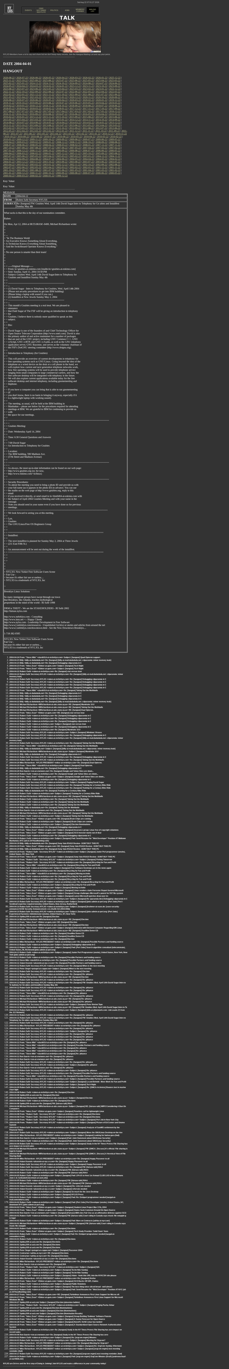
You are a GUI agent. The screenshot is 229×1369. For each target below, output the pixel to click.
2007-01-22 (9, 150)
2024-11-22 (48, 83)
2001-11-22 (114, 167)
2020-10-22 (101, 97)
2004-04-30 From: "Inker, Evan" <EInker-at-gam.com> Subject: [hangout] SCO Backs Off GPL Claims (53, 1281)
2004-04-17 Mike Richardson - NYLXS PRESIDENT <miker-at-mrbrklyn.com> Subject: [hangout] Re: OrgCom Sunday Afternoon (65, 1346)
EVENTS (28, 10)
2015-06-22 (114, 117)
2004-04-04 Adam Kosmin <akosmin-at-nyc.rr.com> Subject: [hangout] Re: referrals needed (50, 1186)
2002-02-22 (75, 167)
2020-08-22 (9, 100)
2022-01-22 (22, 94)
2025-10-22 (22, 80)
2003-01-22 (48, 164)
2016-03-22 (114, 114)
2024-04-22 (22, 86)
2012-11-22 (48, 128)
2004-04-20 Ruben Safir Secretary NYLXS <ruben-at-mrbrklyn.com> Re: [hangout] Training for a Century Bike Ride (60, 785)
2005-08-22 (114, 153)
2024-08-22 (88, 83)
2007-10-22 (9, 147)
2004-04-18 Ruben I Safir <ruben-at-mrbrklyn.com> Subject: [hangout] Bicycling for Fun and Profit (52, 885)
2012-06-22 (114, 128)
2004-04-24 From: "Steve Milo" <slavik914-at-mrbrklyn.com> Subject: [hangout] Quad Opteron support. (54, 657)
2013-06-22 (75, 125)
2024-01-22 (62, 86)
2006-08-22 (75, 150)
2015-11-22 (48, 117)
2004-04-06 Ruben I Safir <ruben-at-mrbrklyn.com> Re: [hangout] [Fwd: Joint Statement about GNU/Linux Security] (60, 1141)
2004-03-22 (101, 159)
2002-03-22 (62, 167)
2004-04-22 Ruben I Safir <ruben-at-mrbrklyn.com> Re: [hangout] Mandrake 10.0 (44, 730)
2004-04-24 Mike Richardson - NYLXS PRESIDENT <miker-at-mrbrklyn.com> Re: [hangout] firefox (52, 1278)
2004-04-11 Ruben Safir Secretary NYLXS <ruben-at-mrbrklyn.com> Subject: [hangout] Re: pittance (53, 1031)
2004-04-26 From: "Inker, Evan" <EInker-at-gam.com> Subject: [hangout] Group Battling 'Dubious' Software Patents (60, 1316)
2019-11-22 (8, 103)
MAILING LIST (92, 10)
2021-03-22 (35, 97)
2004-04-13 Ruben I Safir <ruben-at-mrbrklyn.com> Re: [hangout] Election (41, 939)
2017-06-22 (35, 111)
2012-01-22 (62, 131)
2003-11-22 (35, 161)
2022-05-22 (88, 91)
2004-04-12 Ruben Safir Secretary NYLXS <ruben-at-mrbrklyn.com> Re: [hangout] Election (49, 971)
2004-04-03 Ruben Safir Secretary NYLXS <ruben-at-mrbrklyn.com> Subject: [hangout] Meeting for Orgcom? (57, 1340)
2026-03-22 (75, 77)
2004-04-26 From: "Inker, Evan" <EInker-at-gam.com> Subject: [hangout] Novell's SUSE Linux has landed (55, 1322)
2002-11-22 (75, 164)
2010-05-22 (76, 136)
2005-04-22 (48, 156)
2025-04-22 (101, 80)
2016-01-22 (22, 117)
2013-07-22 (61, 125)
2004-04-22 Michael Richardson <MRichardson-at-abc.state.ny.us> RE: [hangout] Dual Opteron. (51, 710)
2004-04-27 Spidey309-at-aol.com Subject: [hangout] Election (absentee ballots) (44, 1302)
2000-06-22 (101, 173)
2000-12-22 (22, 173)
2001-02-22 (115, 170)
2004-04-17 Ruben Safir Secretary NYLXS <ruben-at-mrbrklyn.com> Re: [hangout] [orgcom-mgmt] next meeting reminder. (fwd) (65, 1354)
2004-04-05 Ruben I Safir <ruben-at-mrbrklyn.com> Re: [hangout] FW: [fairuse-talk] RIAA (48, 1173)
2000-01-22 (48, 175)
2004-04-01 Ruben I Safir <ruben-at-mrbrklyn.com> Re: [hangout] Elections (42, 1228)
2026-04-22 (62, 77)
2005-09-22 (101, 153)
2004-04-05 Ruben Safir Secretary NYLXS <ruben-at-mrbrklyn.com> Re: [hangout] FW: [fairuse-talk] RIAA (56, 1167)
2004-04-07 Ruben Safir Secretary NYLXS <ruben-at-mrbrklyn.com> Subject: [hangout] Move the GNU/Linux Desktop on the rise (65, 1132)
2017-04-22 (62, 111)
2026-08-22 (9, 77)
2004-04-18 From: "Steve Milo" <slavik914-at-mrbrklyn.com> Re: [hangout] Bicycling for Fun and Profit (54, 865)
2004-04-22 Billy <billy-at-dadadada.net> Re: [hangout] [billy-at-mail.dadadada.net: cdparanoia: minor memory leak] (60, 702)
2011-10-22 (101, 131)
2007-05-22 (75, 147)
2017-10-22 (101, 108)
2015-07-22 (101, 117)
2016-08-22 (48, 114)
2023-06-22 (35, 89)
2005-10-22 (88, 153)
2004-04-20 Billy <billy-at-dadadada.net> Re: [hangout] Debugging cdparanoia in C (45, 768)
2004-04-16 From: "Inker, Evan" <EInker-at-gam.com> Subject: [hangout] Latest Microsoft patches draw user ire (58, 896)
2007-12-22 (101, 145)
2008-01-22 (88, 145)
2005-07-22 (9, 156)
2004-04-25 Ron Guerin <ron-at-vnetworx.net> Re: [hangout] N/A (37, 1264)
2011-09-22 (114, 131)
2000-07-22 (88, 173)
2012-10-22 (61, 128)
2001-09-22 (22, 170)
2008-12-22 (62, 142)
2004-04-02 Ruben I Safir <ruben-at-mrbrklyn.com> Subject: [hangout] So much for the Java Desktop (53, 1192)
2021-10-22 (61, 94)
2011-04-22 (55, 133)
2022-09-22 (35, 91)
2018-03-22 (35, 108)
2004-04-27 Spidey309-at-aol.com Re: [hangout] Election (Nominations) (40, 1308)
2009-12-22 (22, 139)
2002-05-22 (35, 167)
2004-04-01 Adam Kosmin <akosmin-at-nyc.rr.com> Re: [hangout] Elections (42, 1259)
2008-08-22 (114, 142)
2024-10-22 (61, 83)
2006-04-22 (9, 153)
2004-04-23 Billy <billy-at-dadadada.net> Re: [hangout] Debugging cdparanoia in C (45, 663)
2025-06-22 (75, 80)
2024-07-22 (101, 83)
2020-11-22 (88, 97)
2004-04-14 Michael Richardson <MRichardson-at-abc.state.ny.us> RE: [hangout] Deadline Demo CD (53, 931)
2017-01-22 (101, 111)
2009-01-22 (48, 142)
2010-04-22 (89, 136)
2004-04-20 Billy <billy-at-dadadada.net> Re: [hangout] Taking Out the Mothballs (44, 807)
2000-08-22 (75, 173)
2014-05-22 (48, 122)
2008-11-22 (75, 142)
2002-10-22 (88, 164)
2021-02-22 (48, 97)
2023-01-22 (101, 89)
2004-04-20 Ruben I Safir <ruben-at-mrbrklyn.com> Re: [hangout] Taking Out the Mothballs (49, 799)
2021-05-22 (9, 97)
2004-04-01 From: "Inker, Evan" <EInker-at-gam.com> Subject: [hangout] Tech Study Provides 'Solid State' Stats (58, 1231)
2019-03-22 (114, 103)
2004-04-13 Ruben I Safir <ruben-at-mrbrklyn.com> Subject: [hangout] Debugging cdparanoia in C (52, 945)
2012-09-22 (75, 128)
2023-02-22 (88, 89)
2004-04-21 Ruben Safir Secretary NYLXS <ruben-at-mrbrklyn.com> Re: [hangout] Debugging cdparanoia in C (57, 757)
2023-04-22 (62, 89)
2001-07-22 (48, 170)
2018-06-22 (114, 105)
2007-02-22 (115, 147)
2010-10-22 (10, 136)
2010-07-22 (49, 136)
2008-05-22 (35, 145)
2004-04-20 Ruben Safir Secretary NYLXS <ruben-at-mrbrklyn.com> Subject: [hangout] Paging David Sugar (56, 782)
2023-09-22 (114, 86)
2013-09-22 (35, 125)
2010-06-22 (63, 136)
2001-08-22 (35, 170)
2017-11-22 (88, 108)
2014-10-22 (101, 119)
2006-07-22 (88, 150)
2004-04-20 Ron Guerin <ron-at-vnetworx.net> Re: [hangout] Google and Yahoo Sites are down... (51, 771)
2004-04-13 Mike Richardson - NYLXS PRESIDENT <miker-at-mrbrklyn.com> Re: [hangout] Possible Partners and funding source (66, 942)
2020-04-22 (62, 100)
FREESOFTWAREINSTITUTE (41, 10)
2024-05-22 (9, 86)
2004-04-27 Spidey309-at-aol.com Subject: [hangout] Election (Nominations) (42, 1311)
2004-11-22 (114, 156)
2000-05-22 (114, 173)
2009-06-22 (101, 139)
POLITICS (54, 10)
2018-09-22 (75, 105)
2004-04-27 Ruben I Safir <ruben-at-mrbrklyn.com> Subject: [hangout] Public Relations (47, 1284)
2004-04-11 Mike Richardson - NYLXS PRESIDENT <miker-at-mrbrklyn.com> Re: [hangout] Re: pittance (54, 1026)
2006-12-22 (22, 150)
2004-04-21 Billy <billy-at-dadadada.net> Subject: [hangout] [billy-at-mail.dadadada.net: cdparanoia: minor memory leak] (62, 749)
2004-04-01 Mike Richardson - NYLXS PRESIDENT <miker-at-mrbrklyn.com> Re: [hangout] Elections (53, 1261)
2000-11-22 (35, 173)
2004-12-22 (101, 156)
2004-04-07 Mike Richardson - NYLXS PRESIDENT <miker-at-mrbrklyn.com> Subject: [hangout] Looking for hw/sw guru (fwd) (64, 1135)
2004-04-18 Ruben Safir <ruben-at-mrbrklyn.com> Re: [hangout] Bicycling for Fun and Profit (49, 871)
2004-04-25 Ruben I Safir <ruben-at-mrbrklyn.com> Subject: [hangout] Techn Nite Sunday (48, 1270)
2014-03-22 (75, 122)
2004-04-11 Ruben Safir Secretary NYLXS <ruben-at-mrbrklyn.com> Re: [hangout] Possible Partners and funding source (62, 1073)
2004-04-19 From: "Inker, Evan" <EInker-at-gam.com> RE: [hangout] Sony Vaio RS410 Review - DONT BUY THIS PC (60, 846)
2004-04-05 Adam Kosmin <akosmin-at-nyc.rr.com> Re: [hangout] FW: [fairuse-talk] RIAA (48, 1170)
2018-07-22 (101, 105)
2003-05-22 (114, 161)
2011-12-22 (75, 131)
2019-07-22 (61, 103)
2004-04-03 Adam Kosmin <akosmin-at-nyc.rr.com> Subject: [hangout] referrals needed (48, 1189)
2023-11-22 (88, 86)
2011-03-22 (68, 133)
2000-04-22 (9, 175)
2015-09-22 (75, 117)
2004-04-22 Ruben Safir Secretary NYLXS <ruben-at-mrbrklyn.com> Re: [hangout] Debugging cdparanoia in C (57, 679)
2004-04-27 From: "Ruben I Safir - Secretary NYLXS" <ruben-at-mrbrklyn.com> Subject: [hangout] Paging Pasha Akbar (61, 1305)
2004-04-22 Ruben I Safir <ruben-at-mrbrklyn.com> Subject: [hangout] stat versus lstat (47, 724)
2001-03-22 (101, 170)
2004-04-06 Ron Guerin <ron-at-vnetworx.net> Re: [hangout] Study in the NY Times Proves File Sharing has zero (58, 1335)
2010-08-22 (36, 136)
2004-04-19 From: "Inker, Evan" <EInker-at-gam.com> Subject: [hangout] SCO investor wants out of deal (55, 833)
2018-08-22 (88, 105)
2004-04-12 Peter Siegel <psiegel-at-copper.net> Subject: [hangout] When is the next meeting (50, 969)
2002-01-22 (88, 167)
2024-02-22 (48, 86)
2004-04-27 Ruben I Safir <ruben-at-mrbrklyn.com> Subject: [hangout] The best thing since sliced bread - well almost (60, 1287)
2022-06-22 (75, 91)
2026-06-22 (35, 77)
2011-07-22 (16, 133)
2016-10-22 (22, 114)
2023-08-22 (9, 89)
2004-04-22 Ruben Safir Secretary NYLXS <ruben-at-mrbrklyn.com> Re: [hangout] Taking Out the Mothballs (56, 743)
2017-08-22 (9, 111)
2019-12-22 (115, 100)
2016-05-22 (88, 114)
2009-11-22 (35, 139)
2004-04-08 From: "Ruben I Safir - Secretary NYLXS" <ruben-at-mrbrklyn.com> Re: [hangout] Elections (54, 1114)
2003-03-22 (22, 164)
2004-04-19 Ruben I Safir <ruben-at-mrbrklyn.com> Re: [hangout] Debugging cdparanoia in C (50, 836)
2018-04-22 (22, 108)
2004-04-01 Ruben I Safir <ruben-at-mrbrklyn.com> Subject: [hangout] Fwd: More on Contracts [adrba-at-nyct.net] (59, 1221)
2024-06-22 (114, 83)
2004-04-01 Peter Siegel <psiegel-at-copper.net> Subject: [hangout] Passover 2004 (45, 1250)
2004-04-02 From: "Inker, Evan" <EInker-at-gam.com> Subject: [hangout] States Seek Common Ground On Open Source (62, 1210)
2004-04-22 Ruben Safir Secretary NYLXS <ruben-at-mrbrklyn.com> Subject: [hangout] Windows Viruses (55, 732)
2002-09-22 (101, 164)
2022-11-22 (8, 91)
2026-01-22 (101, 77)
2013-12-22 (115, 122)
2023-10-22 (101, 86)
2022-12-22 (115, 89)
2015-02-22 (48, 119)
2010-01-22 (9, 139)
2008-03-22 (62, 145)
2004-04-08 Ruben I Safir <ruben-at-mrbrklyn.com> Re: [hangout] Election (41, 1092)
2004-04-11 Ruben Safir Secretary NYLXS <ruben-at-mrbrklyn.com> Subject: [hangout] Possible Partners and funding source (64, 1079)
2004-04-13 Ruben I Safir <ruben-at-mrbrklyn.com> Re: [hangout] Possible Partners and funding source (55, 957)
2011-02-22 (81, 133)
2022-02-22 (9, 94)
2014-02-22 (88, 122)
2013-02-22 (9, 128)
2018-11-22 (48, 105)
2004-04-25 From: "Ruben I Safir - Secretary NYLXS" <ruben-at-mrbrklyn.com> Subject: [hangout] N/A (54, 1267)
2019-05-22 (88, 103)
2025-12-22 (115, 77)
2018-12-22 (35, 105)
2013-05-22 (88, 125)
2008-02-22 (75, 145)
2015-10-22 (61, 117)
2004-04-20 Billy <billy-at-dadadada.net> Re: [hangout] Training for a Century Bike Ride (47, 791)
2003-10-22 (48, 161)
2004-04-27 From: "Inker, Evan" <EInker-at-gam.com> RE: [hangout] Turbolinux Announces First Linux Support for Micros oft (64, 1294)
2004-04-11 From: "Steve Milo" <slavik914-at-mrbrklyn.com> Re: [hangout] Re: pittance (48, 1042)
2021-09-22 (75, 94)
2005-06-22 (22, 156)
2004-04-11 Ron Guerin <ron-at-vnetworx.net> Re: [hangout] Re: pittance (41, 1056)
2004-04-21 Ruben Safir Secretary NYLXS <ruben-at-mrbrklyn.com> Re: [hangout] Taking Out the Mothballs (56, 760)
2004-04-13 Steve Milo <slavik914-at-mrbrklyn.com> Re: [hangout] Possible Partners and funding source (55, 960)
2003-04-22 (9, 164)
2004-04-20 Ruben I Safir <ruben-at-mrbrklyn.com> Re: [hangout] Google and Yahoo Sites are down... (53, 774)
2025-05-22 (88, 80)
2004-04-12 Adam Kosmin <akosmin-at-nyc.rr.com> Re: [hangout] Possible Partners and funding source (55, 963)
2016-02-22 (9, 117)
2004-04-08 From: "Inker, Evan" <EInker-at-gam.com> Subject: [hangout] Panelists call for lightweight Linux (56, 1111)
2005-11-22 (75, 153)
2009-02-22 (35, 142)
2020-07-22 (22, 100)
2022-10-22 (22, 91)
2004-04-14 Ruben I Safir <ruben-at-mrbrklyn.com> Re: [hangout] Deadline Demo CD (46, 933)
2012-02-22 (48, 131)
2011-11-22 (88, 131)
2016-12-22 (115, 111)
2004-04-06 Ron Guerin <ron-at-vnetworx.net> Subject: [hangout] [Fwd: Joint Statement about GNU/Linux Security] (59, 1138)
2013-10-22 (22, 125)
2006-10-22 (48, 150)
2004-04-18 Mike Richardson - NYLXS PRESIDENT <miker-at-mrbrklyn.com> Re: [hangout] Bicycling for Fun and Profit (61, 882)
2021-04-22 (22, 97)
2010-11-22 (121, 133)
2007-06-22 (62, 147)
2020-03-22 (75, 100)
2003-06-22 (101, 161)
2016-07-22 (61, 114)
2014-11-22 (88, 119)
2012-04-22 (22, 131)
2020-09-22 (114, 97)
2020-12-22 (75, 97)
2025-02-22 (9, 83)
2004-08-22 (35, 159)
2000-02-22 (35, 175)
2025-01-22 (22, 83)
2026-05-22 (48, 77)
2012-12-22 (35, 128)
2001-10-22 (9, 170)
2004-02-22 (115, 159)
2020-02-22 (88, 100)
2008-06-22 (22, 145)
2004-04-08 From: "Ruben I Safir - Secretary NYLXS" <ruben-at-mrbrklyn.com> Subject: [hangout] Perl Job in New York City (64, 1120)
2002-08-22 (114, 164)
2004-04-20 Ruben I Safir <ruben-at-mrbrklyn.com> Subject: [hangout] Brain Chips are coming (50, 821)
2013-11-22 (8, 125)
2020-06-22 (35, 100)
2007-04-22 (88, 147)
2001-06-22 (62, 170)
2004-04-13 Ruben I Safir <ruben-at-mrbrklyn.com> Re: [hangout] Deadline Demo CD (46, 936)
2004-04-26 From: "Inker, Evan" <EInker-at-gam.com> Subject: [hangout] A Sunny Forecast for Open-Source (57, 1319)
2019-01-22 (22, 105)
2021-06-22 (114, 94)
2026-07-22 (22, 77)
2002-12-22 (62, 164)
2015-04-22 (22, 119)
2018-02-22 (48, 108)
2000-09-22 (61, 173)
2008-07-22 (9, 145)
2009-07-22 (88, 139)
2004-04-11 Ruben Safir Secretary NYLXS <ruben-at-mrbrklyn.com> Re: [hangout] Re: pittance (51, 1028)
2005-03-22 (62, 156)
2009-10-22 (48, 139)
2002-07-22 (9, 167)
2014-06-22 (35, 122)
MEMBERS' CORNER (80, 10)
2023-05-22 (48, 89)
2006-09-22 (61, 150)
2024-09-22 (75, 83)
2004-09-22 (22, 159)
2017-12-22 (75, 108)
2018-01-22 (62, 108)
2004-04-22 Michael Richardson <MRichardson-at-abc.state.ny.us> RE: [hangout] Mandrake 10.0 (51, 704)
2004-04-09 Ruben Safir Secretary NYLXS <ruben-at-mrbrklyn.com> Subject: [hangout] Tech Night (52, 1084)
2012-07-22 (101, 128)
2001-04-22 (88, 170)
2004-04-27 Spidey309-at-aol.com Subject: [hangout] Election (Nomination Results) (46, 1313)
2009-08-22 (75, 139)
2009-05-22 (114, 139)
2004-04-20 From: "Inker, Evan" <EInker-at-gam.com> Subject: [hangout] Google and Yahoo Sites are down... (57, 777)
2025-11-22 (8, 80)
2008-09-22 (101, 142)
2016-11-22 (8, 114)
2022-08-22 (48, 91)
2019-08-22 (48, 103)
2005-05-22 (35, 156)
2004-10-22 (9, 159)
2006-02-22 (35, 153)
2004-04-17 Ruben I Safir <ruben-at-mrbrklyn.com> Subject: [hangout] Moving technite (47, 888)
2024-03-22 (35, 86)
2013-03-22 (114, 125)
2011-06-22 (29, 133)
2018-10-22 (61, 105)
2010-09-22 (23, 136)
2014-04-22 (62, 122)
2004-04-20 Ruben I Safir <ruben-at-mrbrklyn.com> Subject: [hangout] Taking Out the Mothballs (51, 816)
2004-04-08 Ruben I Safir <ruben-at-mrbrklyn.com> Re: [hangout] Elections (42, 1101)
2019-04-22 (101, 103)
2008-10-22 (88, 142)
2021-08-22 (88, 94)
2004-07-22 (48, 159)
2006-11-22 (35, 150)
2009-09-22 (61, 139)
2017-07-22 (22, 111)
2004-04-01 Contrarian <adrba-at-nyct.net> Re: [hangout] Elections (38, 1256)
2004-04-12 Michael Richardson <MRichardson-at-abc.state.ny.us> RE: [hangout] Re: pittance (50, 999)
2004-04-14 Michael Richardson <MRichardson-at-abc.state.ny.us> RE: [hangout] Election (48, 919)
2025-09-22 (35, 80)
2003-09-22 (61, 161)
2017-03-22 (75, 111)
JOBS (67, 10)
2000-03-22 (22, 175)
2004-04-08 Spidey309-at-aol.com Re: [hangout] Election (34, 1095)
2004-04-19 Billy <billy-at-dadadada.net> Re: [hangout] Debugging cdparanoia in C (45, 827)
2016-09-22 (35, 114)
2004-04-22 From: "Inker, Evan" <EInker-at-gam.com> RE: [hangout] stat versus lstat (46, 713)
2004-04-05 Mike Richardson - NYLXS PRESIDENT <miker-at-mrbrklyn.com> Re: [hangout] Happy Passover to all (59, 1159)
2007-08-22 (35, 147)
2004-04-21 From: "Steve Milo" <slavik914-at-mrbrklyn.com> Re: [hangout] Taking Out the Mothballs (53, 746)
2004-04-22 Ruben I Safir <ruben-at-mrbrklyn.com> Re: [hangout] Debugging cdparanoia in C (50, 716)
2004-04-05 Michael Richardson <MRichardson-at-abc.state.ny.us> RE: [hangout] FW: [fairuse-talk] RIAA (55, 1183)
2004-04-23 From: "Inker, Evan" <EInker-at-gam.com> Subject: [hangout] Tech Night (46, 666)
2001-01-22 (9, 173)
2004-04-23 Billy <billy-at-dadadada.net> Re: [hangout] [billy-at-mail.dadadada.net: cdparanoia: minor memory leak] (60, 660)
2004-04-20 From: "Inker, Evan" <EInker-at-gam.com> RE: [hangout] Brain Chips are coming (50, 819)
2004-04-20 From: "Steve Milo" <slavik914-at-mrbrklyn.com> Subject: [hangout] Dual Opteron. (51, 765)
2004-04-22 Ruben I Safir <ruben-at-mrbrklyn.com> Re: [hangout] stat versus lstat (45, 671)
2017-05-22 (48, 111)
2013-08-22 (48, 125)
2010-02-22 (116, 136)
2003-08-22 (75, 161)
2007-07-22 (48, 147)
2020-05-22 (48, 100)
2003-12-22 (22, 161)
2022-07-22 (61, 91)
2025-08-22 (48, 80)
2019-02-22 (9, 105)
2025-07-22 (61, 80)
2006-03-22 (22, 153)
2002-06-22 (22, 167)
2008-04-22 (48, 145)
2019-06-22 (75, 103)
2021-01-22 (62, 97)
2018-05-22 (9, 108)
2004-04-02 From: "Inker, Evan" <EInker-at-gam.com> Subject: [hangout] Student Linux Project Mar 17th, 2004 (58, 1207)
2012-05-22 (9, 131)
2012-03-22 (35, 131)
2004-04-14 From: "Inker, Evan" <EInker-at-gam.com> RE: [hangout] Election (43, 922)
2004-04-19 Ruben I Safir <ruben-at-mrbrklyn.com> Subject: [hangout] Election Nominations (49, 824)
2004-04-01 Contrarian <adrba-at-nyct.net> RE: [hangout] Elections (39, 1253)
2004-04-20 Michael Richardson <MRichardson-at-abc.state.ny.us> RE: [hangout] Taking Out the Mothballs (56, 796)
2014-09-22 (114, 119)
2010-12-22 (108, 133)
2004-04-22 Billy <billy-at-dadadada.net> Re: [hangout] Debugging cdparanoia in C (45, 693)
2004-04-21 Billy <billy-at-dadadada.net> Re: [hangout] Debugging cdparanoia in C (45, 754)
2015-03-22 (35, 119)
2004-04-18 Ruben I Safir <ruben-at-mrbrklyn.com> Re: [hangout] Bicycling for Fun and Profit (50, 876)
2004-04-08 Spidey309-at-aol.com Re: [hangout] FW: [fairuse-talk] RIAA (40, 1103)
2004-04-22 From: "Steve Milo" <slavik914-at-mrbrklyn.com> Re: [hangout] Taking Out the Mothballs (53, 690)
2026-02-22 (88, 77)
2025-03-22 (114, 80)
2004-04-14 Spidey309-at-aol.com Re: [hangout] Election (34, 917)
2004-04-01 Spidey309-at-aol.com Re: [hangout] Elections (34, 1242)
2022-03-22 (114, 91)
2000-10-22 (48, 173)
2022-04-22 (101, 91)
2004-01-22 (9, 161)
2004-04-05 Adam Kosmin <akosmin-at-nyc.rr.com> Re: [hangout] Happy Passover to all (48, 1161)
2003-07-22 (88, 161)
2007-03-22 (101, 147)
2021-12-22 (35, 94)
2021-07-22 (101, 94)
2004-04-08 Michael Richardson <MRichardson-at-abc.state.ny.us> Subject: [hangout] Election (51, 1098)
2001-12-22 (101, 167)
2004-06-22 (62, 159)
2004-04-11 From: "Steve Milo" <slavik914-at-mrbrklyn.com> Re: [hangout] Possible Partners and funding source (59, 1045)
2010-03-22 (102, 136)
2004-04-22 (88, 159)
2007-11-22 (114, 145)
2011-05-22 (42, 133)
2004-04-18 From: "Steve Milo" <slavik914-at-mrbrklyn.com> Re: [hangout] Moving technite (49, 874)
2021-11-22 (48, 94)
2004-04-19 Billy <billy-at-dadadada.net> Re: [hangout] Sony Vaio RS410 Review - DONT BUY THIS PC (54, 843)
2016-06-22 (75, 114)
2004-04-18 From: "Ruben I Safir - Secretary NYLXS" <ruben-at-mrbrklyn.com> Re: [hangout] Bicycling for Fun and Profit (62, 862)
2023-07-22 (22, 89)
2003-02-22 (35, 164)
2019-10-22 (22, 103)
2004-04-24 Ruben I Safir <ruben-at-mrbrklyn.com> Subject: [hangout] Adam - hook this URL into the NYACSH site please (62, 1275)
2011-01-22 (94, 133)
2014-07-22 (22, 122)
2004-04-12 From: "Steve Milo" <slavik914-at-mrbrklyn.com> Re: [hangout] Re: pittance (48, 993)
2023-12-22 (75, 86)
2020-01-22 (101, 100)
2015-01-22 (62, 119)
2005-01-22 (88, 156)
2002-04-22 (48, 167)
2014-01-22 (101, 122)
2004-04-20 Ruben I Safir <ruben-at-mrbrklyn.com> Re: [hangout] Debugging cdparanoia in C (50, 779)
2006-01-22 (48, 153)
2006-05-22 (114, 150)
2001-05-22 (75, 170)
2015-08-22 (88, 117)
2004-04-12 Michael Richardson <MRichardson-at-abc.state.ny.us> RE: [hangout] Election (48, 977)
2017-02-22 (88, 111)
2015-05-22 (9, 119)
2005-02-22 (75, 156)
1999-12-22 (62, 175)
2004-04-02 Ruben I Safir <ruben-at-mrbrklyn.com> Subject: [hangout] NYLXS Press (46, 1194)
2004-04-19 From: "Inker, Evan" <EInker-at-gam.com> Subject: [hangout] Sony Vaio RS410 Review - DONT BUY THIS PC (62, 857)
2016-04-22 (101, 114)
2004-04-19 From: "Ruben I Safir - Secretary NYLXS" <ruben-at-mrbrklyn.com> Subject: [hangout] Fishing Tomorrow (60, 860)
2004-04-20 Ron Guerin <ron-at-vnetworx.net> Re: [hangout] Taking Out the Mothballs (46, 810)
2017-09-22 (114, 108)
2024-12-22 (35, 83)
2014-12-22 (75, 119)
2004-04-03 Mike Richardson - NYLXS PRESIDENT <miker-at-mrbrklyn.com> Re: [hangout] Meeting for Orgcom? (59, 1343)
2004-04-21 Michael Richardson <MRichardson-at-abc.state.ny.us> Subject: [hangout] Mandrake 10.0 (53, 751)
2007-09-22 (22, 147)
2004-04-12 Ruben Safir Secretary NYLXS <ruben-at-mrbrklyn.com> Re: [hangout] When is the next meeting (57, 966)
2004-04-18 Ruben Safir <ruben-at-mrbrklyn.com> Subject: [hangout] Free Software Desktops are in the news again (60, 868)
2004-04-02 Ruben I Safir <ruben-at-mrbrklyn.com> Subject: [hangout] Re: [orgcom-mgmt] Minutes (52, 1337)
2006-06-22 (101, 150)
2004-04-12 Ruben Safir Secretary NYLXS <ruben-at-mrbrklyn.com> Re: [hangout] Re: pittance (51, 974)
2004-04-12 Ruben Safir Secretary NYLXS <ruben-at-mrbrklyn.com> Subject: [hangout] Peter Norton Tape (56, 1004)
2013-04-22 (101, 125)
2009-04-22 (9, 142)
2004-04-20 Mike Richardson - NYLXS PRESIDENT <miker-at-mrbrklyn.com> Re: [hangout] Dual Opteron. (55, 763)
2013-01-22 (22, 128)
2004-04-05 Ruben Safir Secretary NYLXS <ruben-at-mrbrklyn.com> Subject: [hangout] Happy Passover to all (57, 1164)
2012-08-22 (88, 128)
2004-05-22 (75, 159)
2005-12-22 (62, 153)
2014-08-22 (9, 122)
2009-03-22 (22, 142)
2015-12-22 (35, 117)
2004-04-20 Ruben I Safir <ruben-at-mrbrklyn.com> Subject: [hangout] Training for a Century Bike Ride (54, 793)
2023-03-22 (75, 89)
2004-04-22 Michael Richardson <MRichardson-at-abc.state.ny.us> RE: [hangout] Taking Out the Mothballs (56, 707)
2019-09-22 (35, 103)
